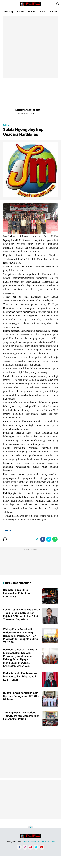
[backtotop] (30, 828)
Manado (54, 11)
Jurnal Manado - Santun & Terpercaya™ (38, 841)
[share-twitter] (48, 539)
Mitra (42, 11)
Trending (8, 11)
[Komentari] (5, 539)
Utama (31, 11)
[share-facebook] (42, 539)
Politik (20, 11)
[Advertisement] (30, 47)
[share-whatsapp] (55, 539)
